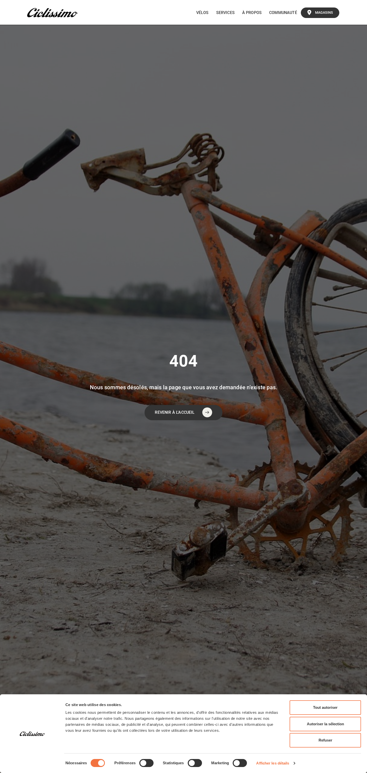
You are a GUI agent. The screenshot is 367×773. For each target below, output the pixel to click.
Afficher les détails (272, 763)
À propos (252, 12)
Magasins (324, 12)
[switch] (146, 763)
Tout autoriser (325, 707)
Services (225, 12)
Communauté (283, 12)
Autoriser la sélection (325, 724)
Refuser (325, 740)
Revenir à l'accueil (174, 412)
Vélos (202, 12)
